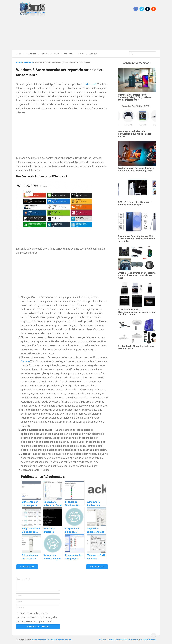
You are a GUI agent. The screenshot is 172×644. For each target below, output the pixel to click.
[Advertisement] (86, 33)
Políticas (103, 640)
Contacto (144, 640)
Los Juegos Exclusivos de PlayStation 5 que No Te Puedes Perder (134, 134)
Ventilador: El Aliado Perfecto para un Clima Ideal (136, 347)
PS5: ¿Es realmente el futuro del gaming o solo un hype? (134, 203)
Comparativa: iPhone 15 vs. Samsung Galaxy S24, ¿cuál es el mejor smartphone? (135, 97)
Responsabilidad (123, 640)
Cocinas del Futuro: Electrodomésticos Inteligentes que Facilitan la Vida (137, 312)
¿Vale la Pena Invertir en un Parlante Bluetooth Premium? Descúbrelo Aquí (137, 275)
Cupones (93, 54)
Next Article (96, 567)
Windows (68, 54)
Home (19, 62)
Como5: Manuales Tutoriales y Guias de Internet (51, 640)
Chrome (44, 54)
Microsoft (91, 84)
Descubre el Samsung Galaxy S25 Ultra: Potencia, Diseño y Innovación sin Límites (137, 239)
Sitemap (152, 640)
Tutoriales (31, 54)
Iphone (80, 54)
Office (56, 54)
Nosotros (135, 640)
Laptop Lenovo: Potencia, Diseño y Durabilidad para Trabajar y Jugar (136, 169)
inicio (18, 54)
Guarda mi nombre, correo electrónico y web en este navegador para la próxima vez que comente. (36, 617)
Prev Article (28, 567)
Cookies (111, 640)
